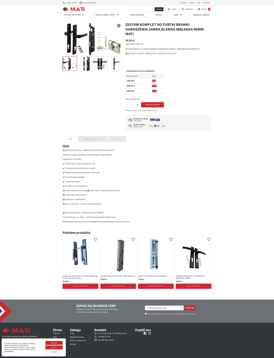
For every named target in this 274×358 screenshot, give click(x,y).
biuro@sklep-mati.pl (106, 340)
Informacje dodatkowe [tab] (93, 139)
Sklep (72, 333)
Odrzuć (53, 347)
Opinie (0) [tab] (116, 139)
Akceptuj (54, 343)
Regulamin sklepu (77, 337)
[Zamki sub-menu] (181, 15)
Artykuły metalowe (72, 15)
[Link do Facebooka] (145, 333)
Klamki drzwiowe (137, 15)
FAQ (198, 3)
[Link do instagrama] (149, 333)
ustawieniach (8, 351)
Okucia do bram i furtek (105, 15)
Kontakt (206, 3)
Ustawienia (54, 352)
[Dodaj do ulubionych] (95, 239)
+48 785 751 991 (104, 336)
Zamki (176, 15)
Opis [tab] (70, 139)
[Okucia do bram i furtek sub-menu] (118, 15)
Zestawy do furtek (151, 110)
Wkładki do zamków (201, 15)
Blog (192, 3)
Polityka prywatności (78, 340)
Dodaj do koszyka (152, 105)
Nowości (158, 15)
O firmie (183, 3)
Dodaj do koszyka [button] (80, 286)
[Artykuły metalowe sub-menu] (83, 15)
